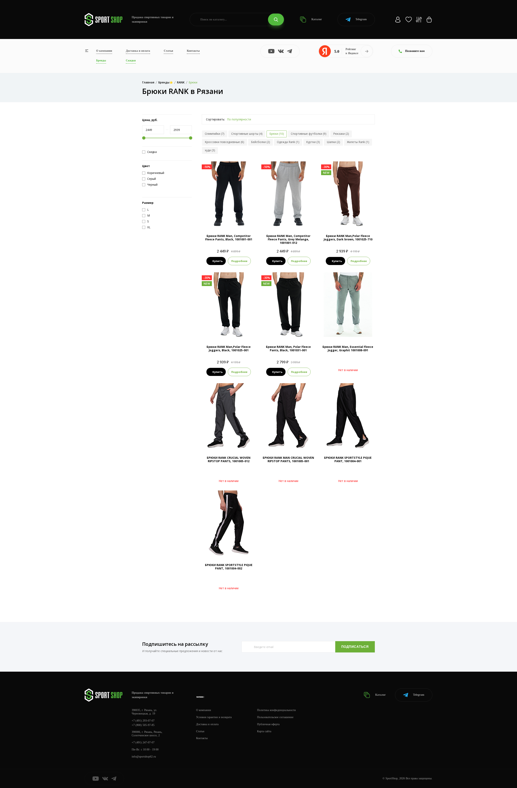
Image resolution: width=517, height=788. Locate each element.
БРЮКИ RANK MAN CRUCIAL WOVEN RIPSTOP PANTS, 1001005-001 (288, 459)
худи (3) (210, 150)
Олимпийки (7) (214, 134)
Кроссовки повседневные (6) (224, 142)
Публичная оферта (268, 724)
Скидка (152, 151)
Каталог (316, 19)
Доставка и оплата (138, 50)
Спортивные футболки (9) (308, 134)
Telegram (361, 19)
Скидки (131, 60)
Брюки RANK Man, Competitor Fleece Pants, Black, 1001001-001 (228, 237)
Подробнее (239, 261)
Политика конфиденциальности (276, 710)
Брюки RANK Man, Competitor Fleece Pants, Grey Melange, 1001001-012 (288, 239)
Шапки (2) (333, 142)
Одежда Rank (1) (288, 142)
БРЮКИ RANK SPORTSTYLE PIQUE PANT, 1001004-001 (348, 459)
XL (232, 219)
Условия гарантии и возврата (214, 717)
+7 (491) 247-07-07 (143, 742)
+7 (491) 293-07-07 (143, 720)
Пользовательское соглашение (275, 717)
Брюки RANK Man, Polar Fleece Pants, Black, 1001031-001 (288, 348)
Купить (217, 261)
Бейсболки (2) (260, 142)
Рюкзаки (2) (341, 134)
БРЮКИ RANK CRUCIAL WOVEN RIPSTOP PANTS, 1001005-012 (228, 459)
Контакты (193, 50)
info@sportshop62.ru (144, 756)
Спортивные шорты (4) (247, 134)
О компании (104, 50)
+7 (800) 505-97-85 (143, 725)
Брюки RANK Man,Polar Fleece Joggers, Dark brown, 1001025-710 (348, 237)
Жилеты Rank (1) (358, 142)
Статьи (168, 50)
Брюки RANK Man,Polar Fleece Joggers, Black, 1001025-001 (229, 348)
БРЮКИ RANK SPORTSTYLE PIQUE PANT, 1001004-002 (228, 566)
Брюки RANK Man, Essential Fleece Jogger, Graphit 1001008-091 (348, 348)
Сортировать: (215, 119)
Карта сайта (264, 731)
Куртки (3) (313, 142)
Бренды (101, 60)
